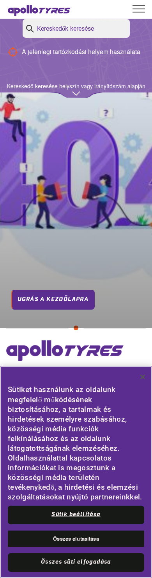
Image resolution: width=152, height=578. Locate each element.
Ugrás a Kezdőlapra (53, 299)
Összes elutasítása (76, 538)
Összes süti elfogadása (76, 562)
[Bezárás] (142, 376)
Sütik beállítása (75, 514)
